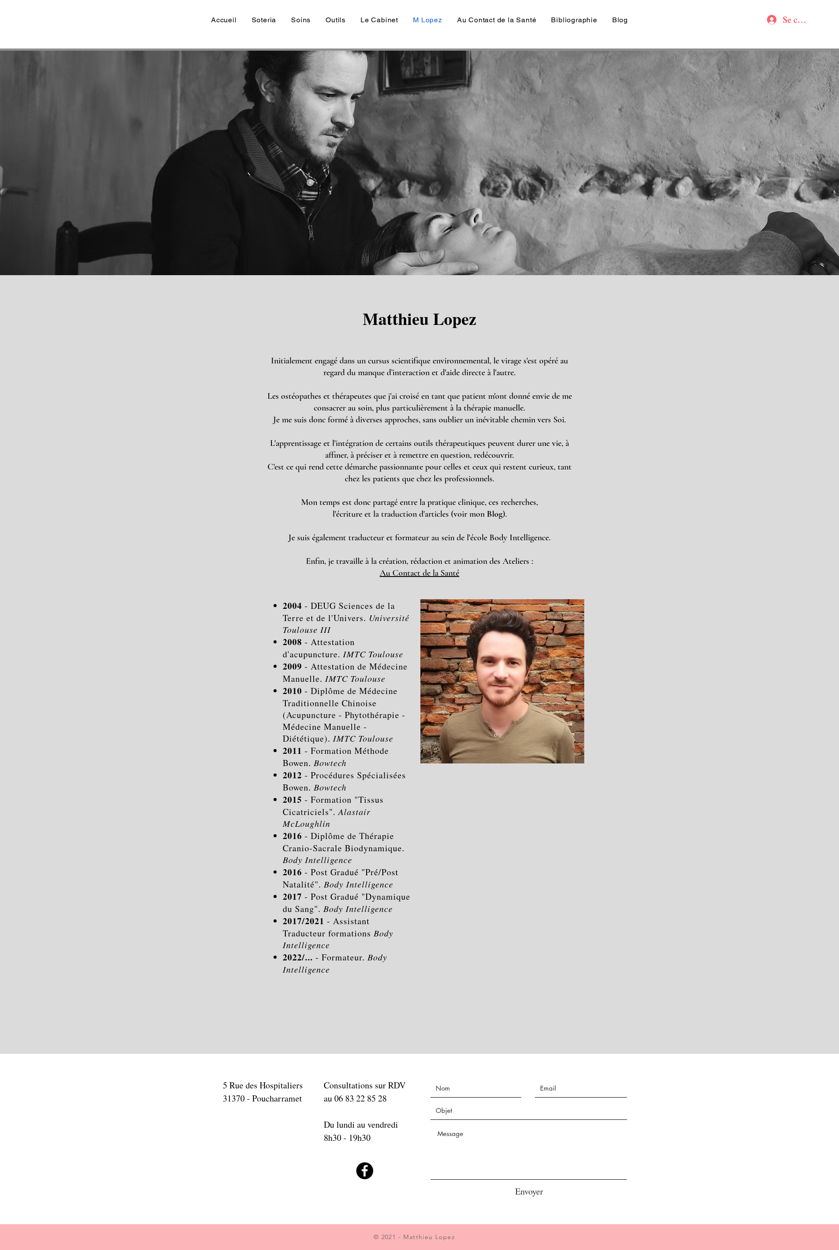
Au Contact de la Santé (419, 573)
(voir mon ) (478, 514)
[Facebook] (364, 1170)
